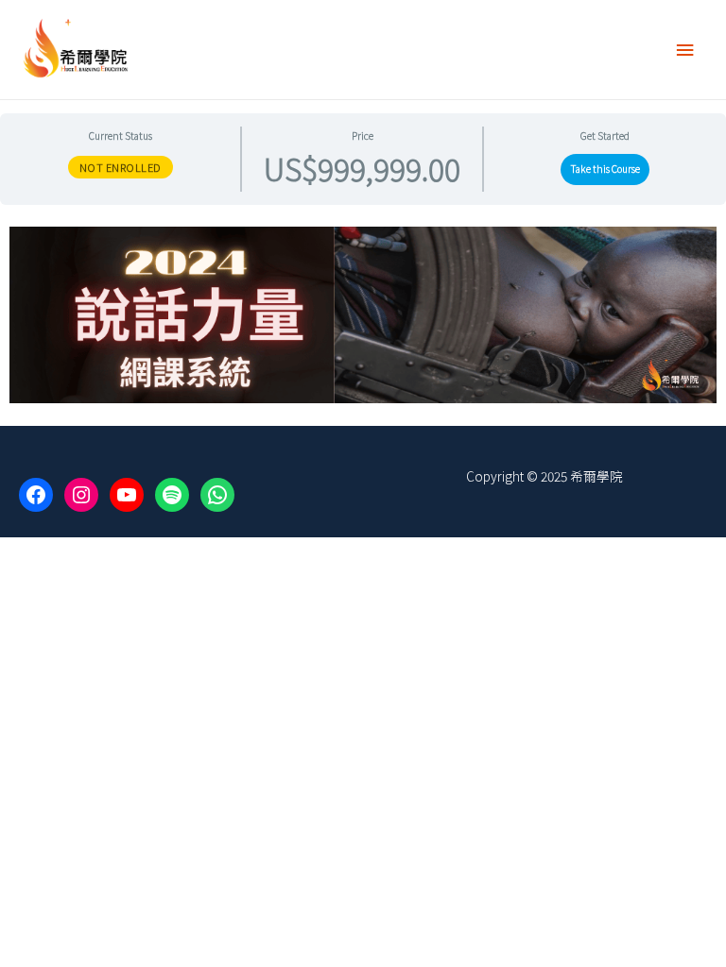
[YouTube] (127, 495)
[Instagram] (81, 495)
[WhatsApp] (217, 495)
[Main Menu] (685, 49)
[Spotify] (172, 495)
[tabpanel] (363, 315)
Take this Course (605, 168)
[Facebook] (36, 495)
